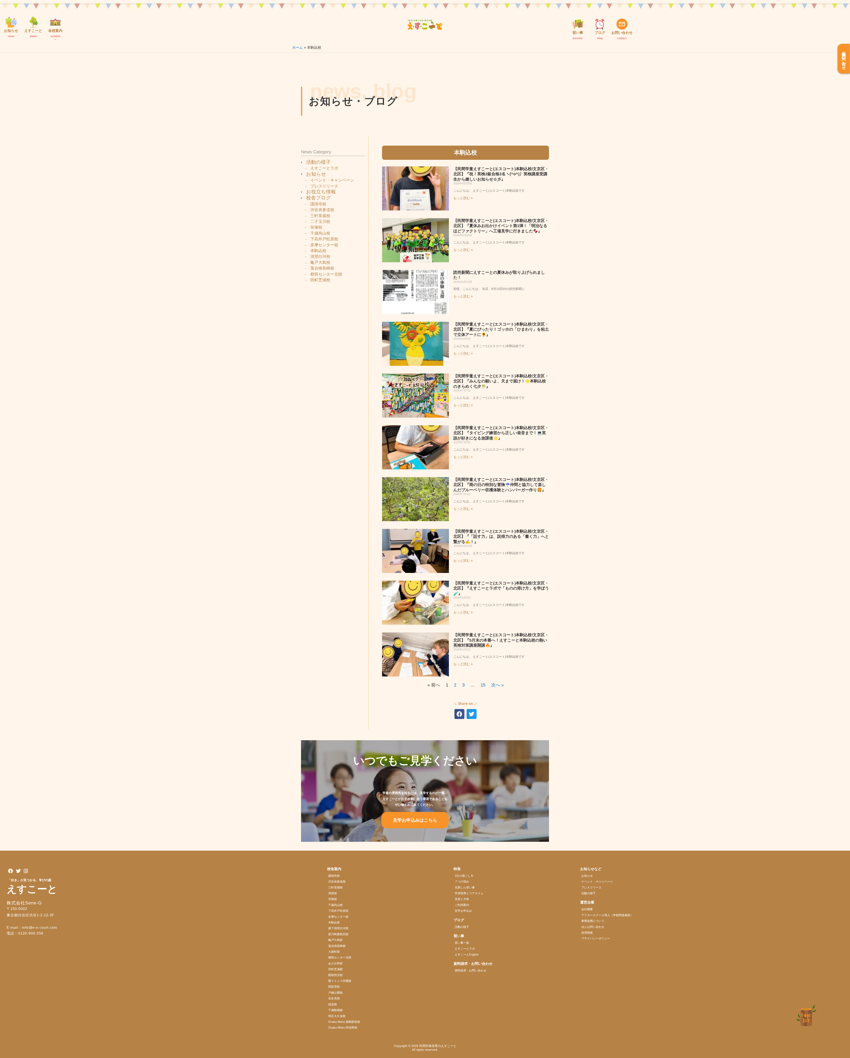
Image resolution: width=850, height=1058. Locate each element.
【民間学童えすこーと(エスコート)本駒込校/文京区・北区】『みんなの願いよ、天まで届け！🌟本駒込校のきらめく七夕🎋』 (501, 381)
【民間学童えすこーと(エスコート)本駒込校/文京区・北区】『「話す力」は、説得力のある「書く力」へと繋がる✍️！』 (501, 536)
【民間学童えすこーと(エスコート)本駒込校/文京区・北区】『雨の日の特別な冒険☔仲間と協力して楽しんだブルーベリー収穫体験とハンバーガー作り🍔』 (501, 484)
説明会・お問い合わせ (844, 58)
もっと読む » (463, 198)
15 (483, 684)
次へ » (497, 684)
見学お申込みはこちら (415, 820)
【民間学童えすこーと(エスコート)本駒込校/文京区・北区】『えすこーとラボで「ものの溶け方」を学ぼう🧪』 (501, 588)
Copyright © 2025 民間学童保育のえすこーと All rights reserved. (427, 1047)
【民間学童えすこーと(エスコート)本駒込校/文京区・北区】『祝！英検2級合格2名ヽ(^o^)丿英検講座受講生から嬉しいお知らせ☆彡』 (501, 174)
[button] (459, 714)
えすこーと (32, 889)
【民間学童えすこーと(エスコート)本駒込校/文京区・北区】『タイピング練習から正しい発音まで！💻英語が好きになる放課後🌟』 (501, 433)
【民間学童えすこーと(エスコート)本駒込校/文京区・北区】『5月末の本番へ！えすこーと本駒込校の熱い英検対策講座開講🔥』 (501, 640)
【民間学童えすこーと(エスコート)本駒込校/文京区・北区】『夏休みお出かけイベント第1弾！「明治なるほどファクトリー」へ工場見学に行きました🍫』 (501, 225)
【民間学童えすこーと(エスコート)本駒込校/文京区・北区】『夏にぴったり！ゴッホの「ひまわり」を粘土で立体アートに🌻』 (501, 329)
